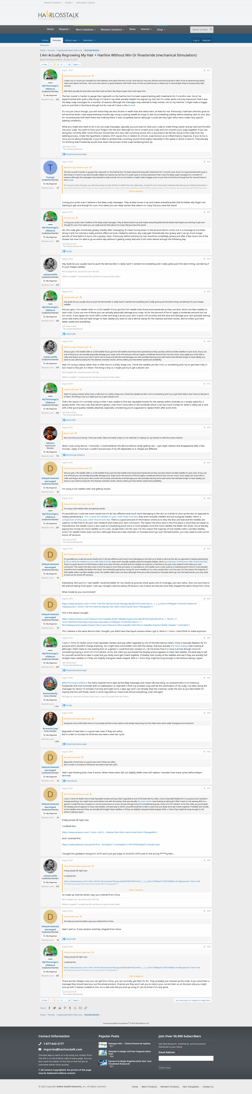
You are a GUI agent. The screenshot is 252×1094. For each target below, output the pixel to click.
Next (76, 64)
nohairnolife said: (71, 297)
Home (50, 29)
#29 (208, 462)
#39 (208, 911)
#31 (208, 548)
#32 (208, 598)
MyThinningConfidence (52, 59)
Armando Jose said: (72, 757)
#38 (208, 860)
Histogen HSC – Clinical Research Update (129, 1043)
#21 (208, 70)
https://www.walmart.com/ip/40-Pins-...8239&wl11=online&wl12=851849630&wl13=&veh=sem (111, 844)
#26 (208, 341)
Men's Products (149, 1086)
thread (131, 105)
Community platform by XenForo (126, 1023)
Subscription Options (85, 3)
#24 (208, 259)
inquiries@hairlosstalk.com (62, 1049)
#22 (208, 161)
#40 (208, 946)
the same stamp (179, 645)
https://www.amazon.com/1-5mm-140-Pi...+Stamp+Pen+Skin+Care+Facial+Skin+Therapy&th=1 (110, 832)
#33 (208, 638)
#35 (208, 713)
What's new (71, 40)
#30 (208, 498)
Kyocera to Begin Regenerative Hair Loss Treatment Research (129, 1062)
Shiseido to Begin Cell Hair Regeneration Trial (129, 1052)
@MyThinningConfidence (74, 682)
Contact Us (208, 1086)
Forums (57, 40)
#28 (208, 427)
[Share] (204, 70)
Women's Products (170, 1086)
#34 (208, 678)
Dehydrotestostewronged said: (77, 76)
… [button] (65, 64)
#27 (208, 383)
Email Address (168, 1052)
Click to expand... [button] (136, 191)
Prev (45, 64)
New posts (44, 45)
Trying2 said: (69, 218)
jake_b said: (69, 433)
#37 (208, 788)
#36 (208, 751)
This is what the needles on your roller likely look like (111, 516)
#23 (208, 212)
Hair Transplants (191, 1086)
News (132, 29)
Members (88, 40)
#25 (208, 291)
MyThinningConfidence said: (76, 167)
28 (69, 64)
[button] (79, 40)
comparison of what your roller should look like (86, 519)
